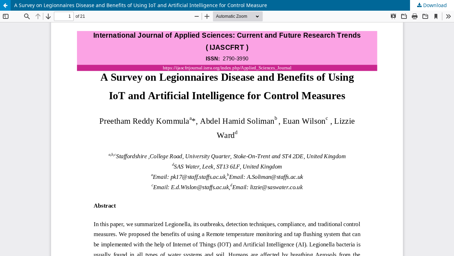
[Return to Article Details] (5, 5)
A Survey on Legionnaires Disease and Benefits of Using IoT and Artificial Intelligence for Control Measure (140, 5)
